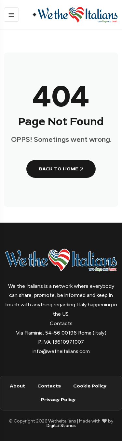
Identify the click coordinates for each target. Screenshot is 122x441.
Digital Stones (61, 425)
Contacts (49, 386)
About (17, 386)
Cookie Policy (89, 386)
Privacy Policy (58, 400)
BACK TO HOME (58, 169)
